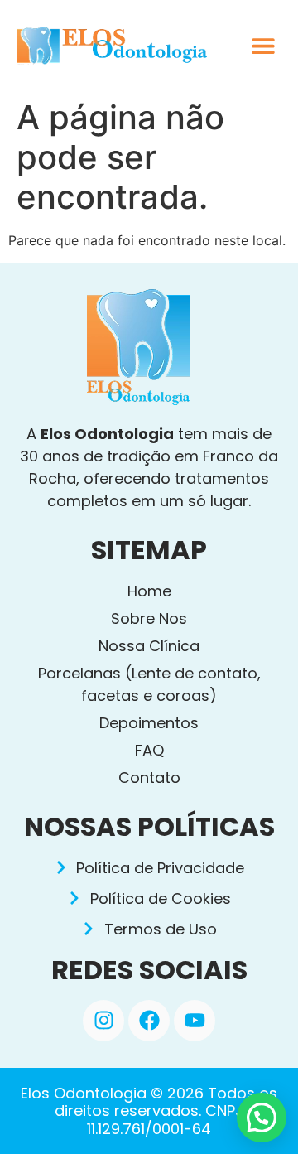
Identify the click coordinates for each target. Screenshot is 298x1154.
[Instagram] (103, 1020)
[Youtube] (194, 1020)
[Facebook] (149, 1020)
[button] (262, 46)
